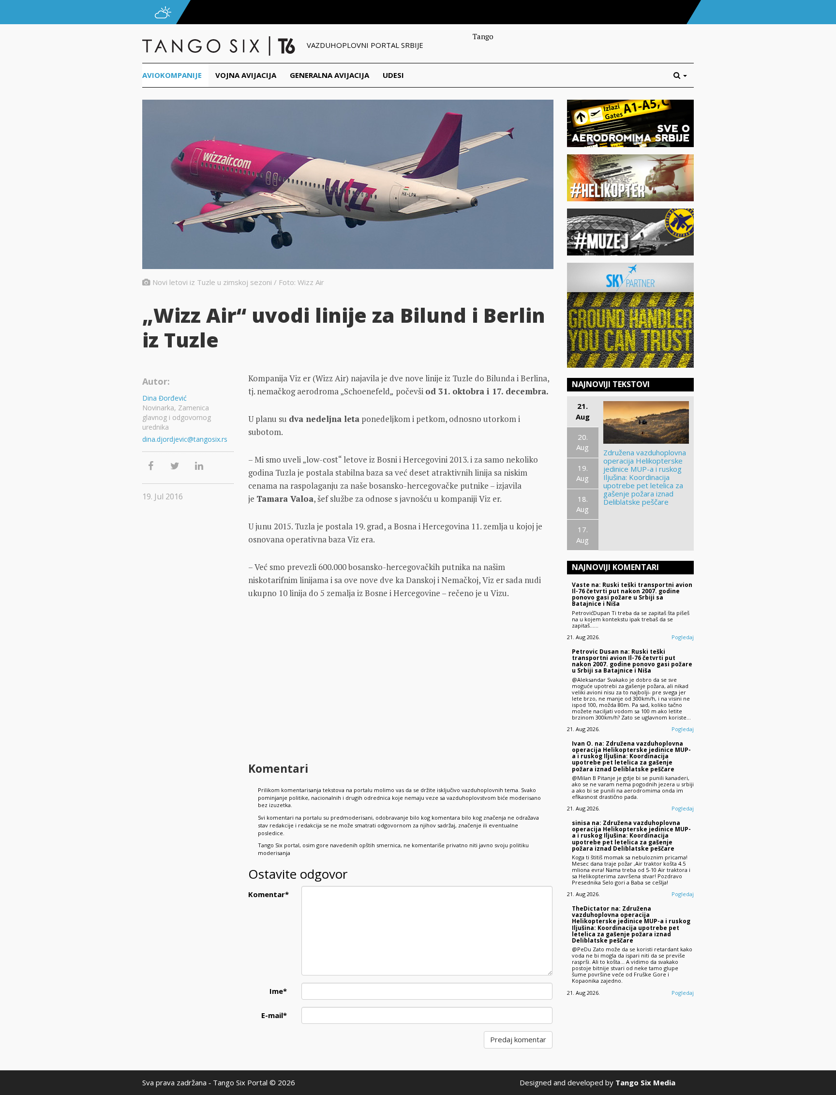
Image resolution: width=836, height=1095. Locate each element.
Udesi (393, 75)
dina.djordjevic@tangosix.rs (184, 439)
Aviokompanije (172, 75)
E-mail (274, 1015)
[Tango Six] (219, 45)
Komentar (268, 894)
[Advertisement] (400, 682)
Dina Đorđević (164, 398)
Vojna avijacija (245, 75)
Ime (278, 991)
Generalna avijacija (329, 75)
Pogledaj (683, 637)
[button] (683, 75)
